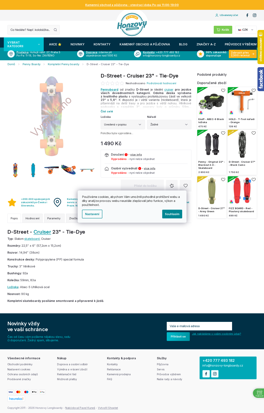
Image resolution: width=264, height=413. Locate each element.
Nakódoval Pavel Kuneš (80, 407)
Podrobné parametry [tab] (54, 218)
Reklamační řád (66, 374)
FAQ (109, 379)
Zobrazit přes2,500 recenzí (240, 54)
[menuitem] (23, 44)
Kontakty (149, 52)
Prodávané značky (19, 379)
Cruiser (42, 232)
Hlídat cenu (172, 186)
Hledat (55, 30)
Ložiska (13, 287)
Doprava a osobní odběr (72, 364)
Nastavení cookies (18, 369)
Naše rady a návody (169, 379)
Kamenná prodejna (119, 374)
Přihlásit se (178, 336)
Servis (161, 369)
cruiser (168, 89)
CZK (245, 29)
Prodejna (22, 52)
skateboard (32, 239)
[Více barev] (211, 101)
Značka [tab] (74, 218)
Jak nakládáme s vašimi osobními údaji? (216, 333)
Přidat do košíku (145, 186)
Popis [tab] (14, 218)
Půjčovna (162, 364)
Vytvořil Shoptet (108, 407)
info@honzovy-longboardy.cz (222, 365)
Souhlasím (172, 214)
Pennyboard (109, 89)
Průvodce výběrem (169, 374)
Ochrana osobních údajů (22, 374)
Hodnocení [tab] (32, 218)
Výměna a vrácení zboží (72, 369)
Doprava (91, 52)
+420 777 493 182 (218, 360)
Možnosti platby (67, 379)
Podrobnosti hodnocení (161, 83)
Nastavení (92, 214)
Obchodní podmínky (20, 364)
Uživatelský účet (229, 15)
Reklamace (114, 369)
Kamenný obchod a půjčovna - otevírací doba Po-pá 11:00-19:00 (132, 5)
